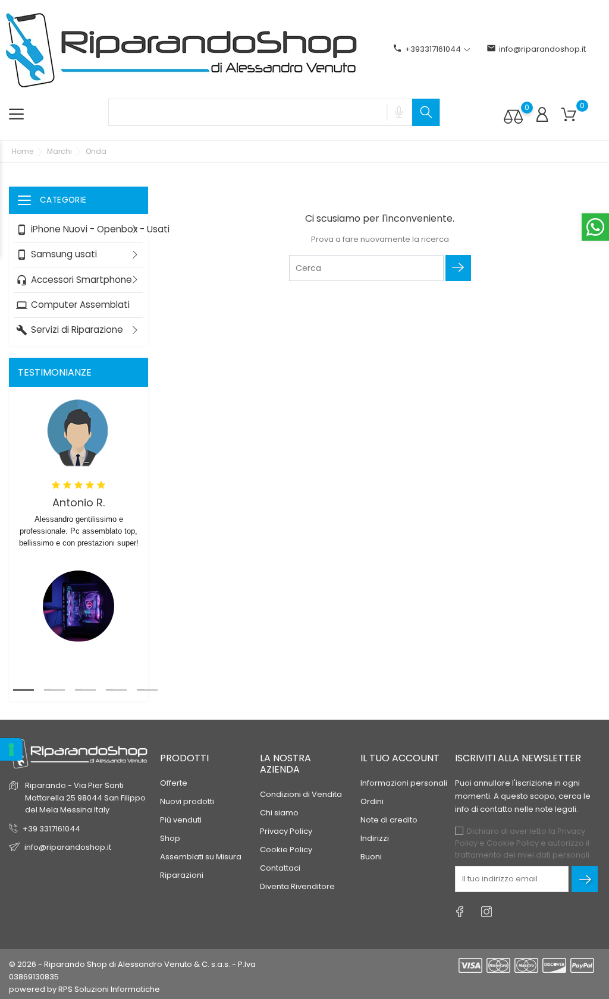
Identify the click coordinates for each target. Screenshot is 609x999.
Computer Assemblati (73, 304)
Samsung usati (56, 254)
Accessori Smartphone (74, 279)
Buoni (371, 856)
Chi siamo (279, 812)
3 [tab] (78, 689)
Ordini (372, 801)
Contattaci (280, 868)
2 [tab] (47, 689)
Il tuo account (400, 758)
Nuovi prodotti (187, 801)
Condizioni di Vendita (301, 794)
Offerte (173, 783)
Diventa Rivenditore (297, 886)
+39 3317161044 (51, 828)
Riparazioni (181, 875)
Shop (170, 838)
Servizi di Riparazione (69, 329)
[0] (513, 116)
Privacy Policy (286, 831)
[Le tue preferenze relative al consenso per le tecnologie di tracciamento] (11, 749)
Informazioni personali (403, 783)
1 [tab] (16, 689)
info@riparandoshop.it (536, 49)
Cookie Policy (286, 849)
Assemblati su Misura (200, 856)
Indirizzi (374, 838)
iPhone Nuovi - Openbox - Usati (82, 229)
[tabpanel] (78, 524)
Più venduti (181, 819)
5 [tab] (140, 689)
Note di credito (388, 819)
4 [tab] (109, 689)
